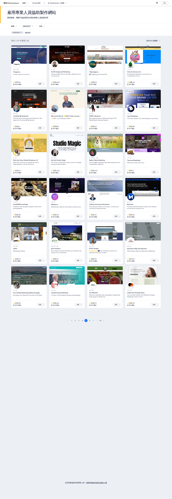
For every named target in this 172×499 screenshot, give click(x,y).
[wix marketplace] (11, 3)
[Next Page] (103, 320)
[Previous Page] (68, 320)
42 (100, 320)
